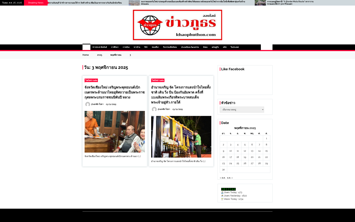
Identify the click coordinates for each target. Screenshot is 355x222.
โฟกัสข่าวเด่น (91, 80)
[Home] (86, 47)
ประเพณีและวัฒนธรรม (190, 47)
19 (245, 157)
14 (259, 151)
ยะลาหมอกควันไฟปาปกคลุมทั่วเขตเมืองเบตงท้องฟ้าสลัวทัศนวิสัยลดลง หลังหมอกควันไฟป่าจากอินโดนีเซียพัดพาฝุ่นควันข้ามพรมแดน (159, 2)
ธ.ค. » (230, 177)
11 (238, 151)
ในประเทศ (235, 47)
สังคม (205, 47)
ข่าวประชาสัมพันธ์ (99, 47)
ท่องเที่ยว (155, 47)
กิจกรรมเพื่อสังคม (170, 47)
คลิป (224, 47)
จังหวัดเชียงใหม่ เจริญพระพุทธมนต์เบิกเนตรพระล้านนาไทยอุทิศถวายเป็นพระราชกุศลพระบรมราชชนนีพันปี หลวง (115, 92)
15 (266, 151)
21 (259, 157)
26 (245, 163)
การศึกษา (115, 47)
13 (252, 151)
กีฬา (146, 47)
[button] (264, 47)
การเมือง (126, 47)
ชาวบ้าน (137, 47)
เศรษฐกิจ (215, 47)
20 (252, 157)
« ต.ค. (222, 177)
